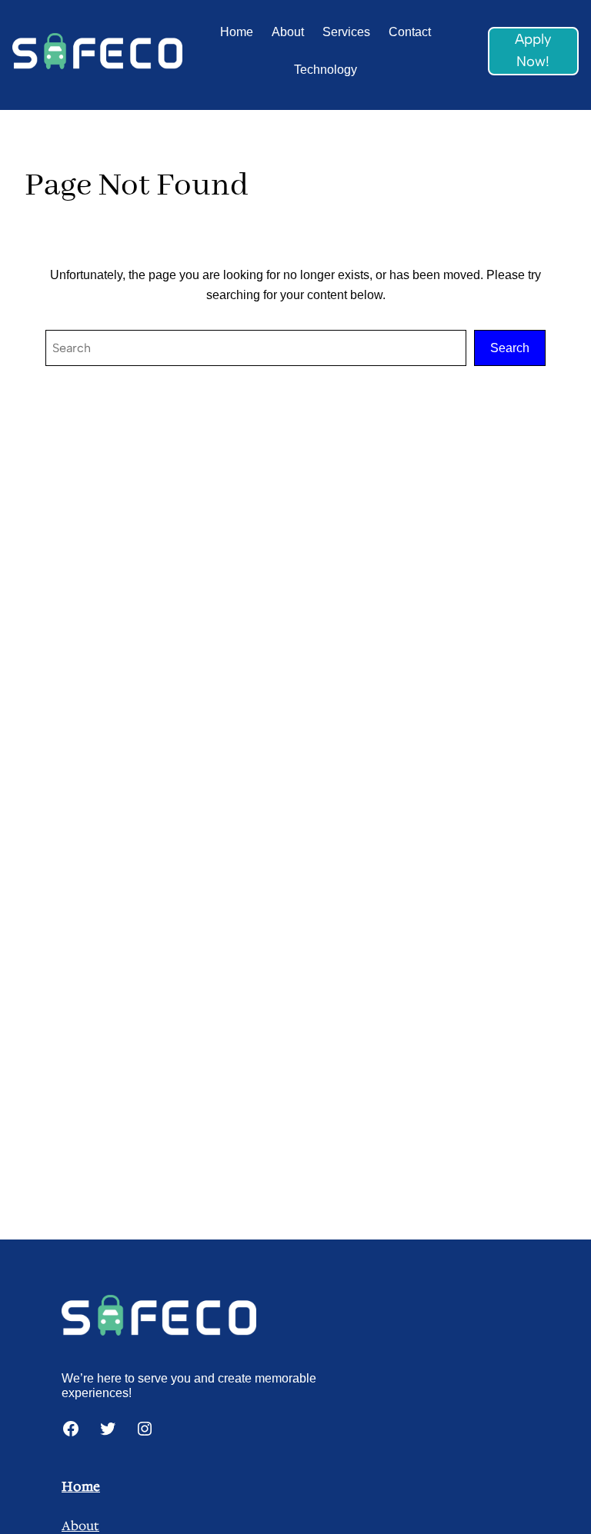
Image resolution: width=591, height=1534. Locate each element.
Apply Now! (533, 50)
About (80, 1526)
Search (509, 347)
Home (81, 1486)
